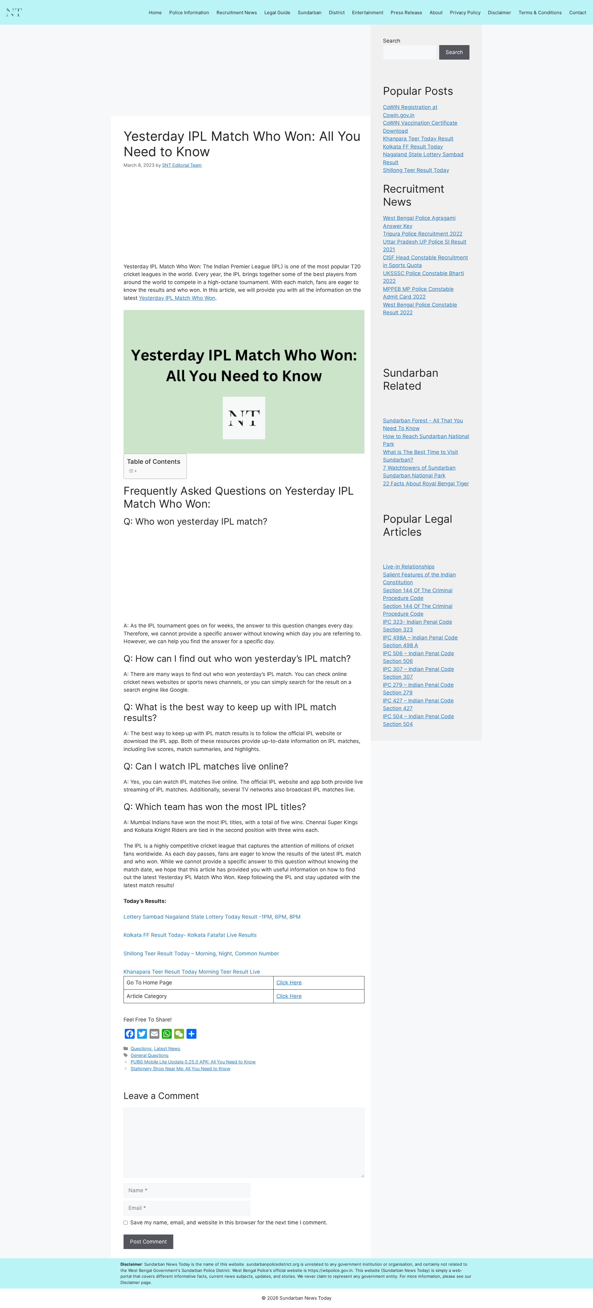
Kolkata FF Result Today (413, 147)
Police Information (189, 12)
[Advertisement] (241, 70)
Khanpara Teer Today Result (418, 139)
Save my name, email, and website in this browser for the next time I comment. (228, 1222)
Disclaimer (499, 12)
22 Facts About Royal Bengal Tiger (426, 483)
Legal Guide (277, 12)
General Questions (150, 1055)
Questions (141, 1048)
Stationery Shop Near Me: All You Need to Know (180, 1068)
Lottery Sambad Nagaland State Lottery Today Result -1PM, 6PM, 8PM (212, 917)
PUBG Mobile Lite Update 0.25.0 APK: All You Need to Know (193, 1061)
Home (155, 12)
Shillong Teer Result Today (416, 170)
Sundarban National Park (414, 475)
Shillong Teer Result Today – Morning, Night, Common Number (201, 953)
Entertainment (367, 12)
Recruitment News (237, 12)
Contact (577, 12)
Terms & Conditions (540, 12)
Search (391, 41)
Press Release (406, 12)
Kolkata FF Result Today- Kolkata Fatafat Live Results (190, 935)
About (436, 12)
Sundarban (310, 12)
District (337, 12)
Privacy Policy (465, 12)
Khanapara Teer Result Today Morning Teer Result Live (192, 972)
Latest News (167, 1048)
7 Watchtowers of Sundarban (419, 468)
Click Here (289, 982)
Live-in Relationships (409, 567)
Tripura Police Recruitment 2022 (422, 234)
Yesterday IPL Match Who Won (177, 298)
